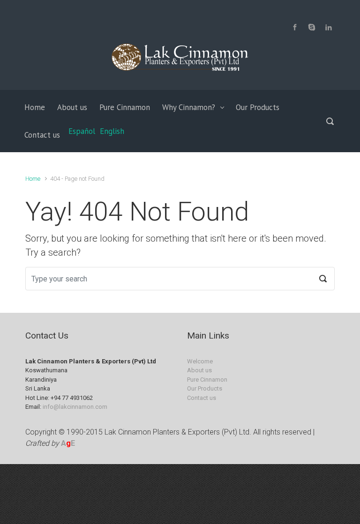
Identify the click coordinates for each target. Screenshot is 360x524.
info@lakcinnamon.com (75, 406)
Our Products (204, 388)
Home (32, 178)
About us (199, 370)
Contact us (201, 397)
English (112, 131)
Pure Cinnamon (207, 379)
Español (81, 131)
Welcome (200, 361)
